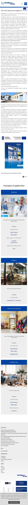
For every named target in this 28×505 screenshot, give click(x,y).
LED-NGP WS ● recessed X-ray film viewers (10, 442)
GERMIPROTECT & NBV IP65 (14, 300)
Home (2, 466)
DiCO (14, 248)
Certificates (3, 457)
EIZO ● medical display (5, 437)
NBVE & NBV (14, 234)
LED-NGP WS (14, 242)
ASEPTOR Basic (14, 232)
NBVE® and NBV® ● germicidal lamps (8, 431)
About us (3, 469)
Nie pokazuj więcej (14, 502)
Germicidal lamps (4, 450)
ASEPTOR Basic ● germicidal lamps (8, 430)
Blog (2, 470)
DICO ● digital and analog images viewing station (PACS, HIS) (13, 436)
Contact (2, 472)
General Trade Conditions (6, 459)
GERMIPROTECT (14, 354)
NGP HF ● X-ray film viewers (6, 439)
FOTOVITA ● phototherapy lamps (8, 444)
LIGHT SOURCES (4, 445)
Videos (2, 460)
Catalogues (3, 456)
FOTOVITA (14, 410)
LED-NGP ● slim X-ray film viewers (8, 441)
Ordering (3, 467)
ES (21, 3)
